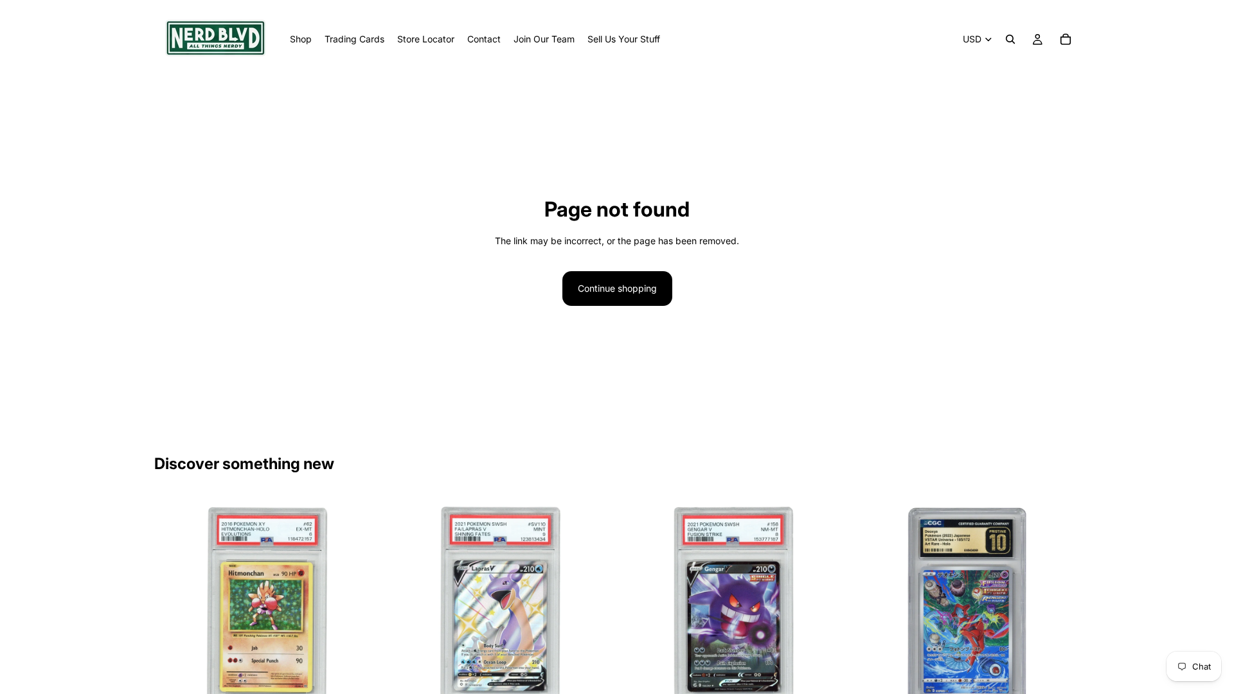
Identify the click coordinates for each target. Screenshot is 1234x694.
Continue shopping (617, 288)
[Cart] (1065, 39)
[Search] (1010, 39)
